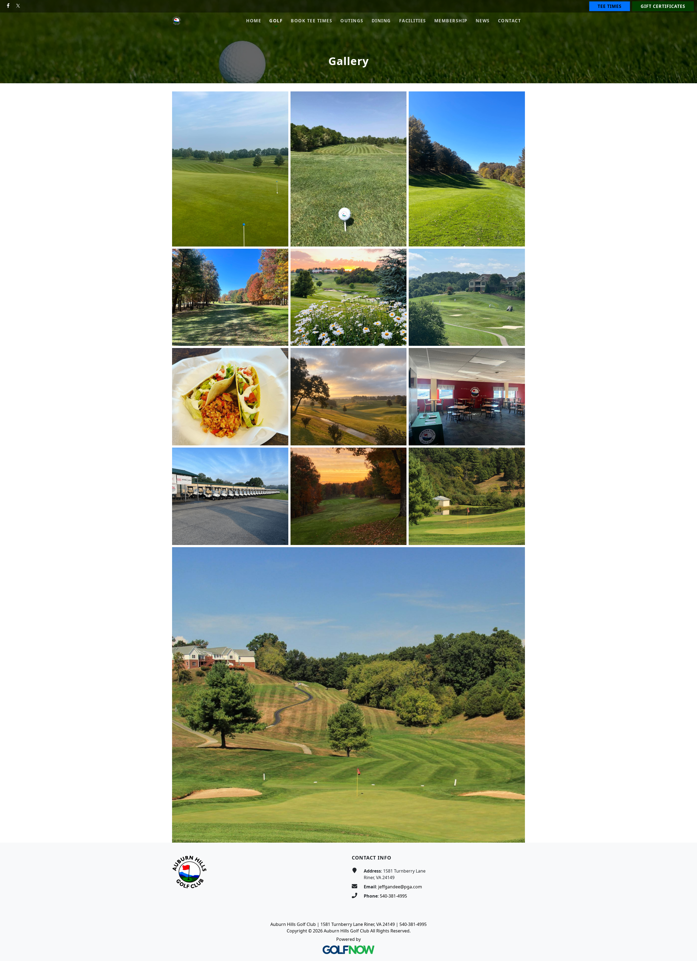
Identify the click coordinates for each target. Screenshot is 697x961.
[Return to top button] (686, 832)
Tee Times (610, 6)
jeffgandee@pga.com (400, 887)
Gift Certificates (663, 6)
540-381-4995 (393, 896)
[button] (276, 21)
